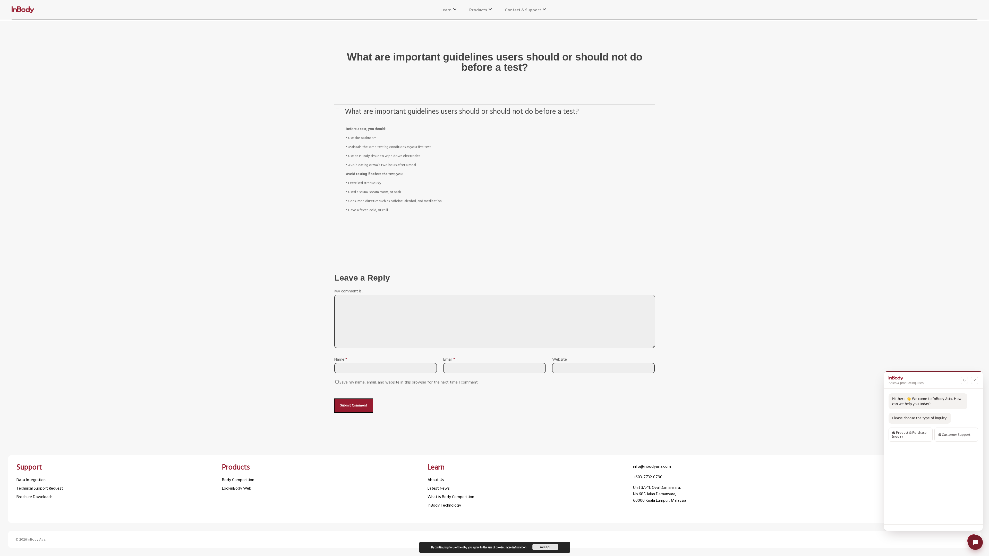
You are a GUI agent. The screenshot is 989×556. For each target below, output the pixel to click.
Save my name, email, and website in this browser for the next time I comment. (409, 382)
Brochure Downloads (34, 497)
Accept (545, 547)
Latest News (439, 488)
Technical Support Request (39, 488)
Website (559, 359)
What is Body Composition (451, 497)
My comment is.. (348, 291)
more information (516, 547)
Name (340, 359)
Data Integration (31, 480)
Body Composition (238, 480)
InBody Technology (444, 505)
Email (449, 359)
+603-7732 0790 (647, 477)
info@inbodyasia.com (652, 467)
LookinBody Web (236, 488)
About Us (436, 480)
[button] (495, 112)
